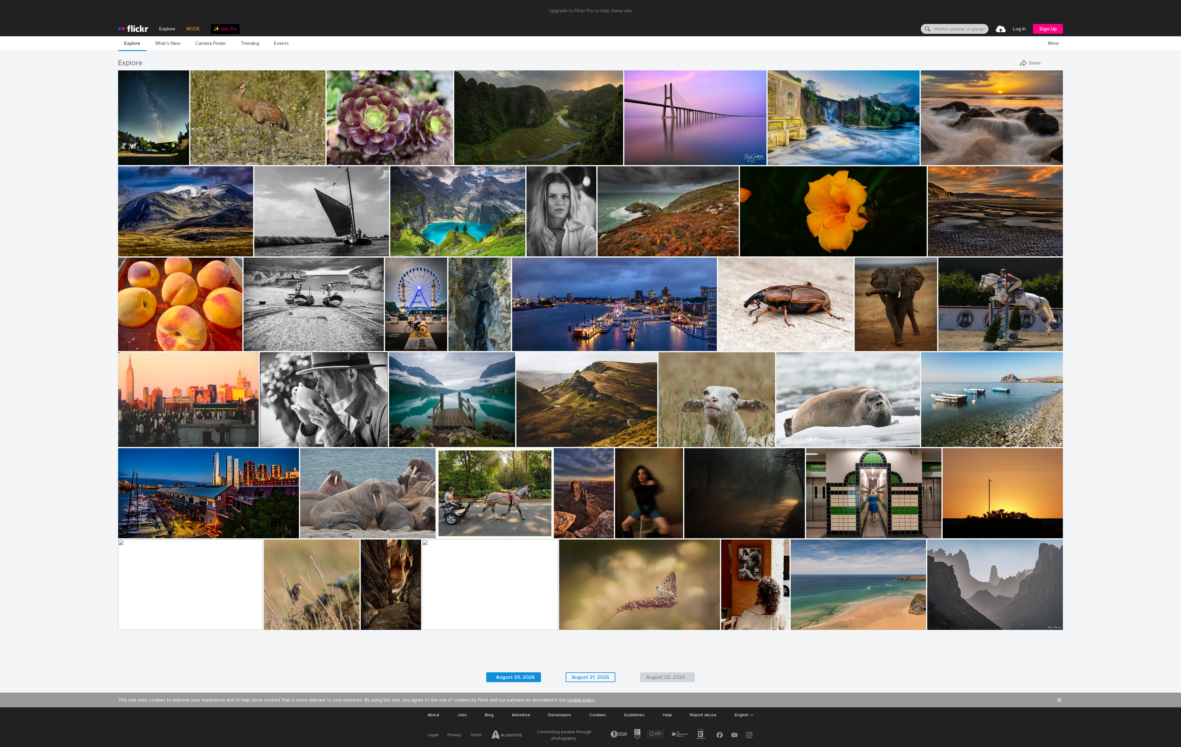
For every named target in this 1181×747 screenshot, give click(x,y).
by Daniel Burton (405, 252)
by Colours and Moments (958, 347)
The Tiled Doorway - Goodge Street (845, 528)
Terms (476, 734)
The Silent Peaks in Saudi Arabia (962, 620)
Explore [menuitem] (167, 29)
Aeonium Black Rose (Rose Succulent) (366, 155)
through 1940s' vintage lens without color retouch (792, 246)
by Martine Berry (133, 625)
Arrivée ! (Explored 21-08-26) (399, 341)
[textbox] (960, 29)
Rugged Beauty (534, 437)
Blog (489, 714)
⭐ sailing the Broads (278, 246)
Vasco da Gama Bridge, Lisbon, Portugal (666, 155)
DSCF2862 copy (634, 528)
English (742, 715)
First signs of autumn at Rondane (154, 246)
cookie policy (580, 700)
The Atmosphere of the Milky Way (137, 155)
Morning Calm (405, 437)
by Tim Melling (314, 534)
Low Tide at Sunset (949, 246)
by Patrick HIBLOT (463, 347)
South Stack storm (619, 246)
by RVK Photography (938, 161)
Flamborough (259, 341)
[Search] (927, 29)
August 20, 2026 (515, 677)
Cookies (597, 714)
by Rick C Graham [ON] (644, 161)
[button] (164, 160)
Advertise (521, 714)
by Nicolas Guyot (541, 252)
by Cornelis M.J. (268, 252)
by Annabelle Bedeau (676, 443)
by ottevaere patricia (576, 625)
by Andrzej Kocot (133, 161)
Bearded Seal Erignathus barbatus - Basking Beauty (830, 437)
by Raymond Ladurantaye (212, 161)
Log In (1019, 29)
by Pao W (336, 161)
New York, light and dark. (145, 437)
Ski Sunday (804, 620)
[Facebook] (719, 735)
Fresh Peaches (135, 341)
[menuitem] (225, 29)
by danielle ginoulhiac (282, 625)
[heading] (133, 29)
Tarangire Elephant (876, 341)
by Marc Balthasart (399, 347)
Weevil (727, 341)
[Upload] (1001, 29)
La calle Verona (739, 620)
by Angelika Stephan (534, 443)
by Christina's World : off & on (952, 252)
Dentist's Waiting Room (326, 528)
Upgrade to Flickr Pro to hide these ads (590, 11)
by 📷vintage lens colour (760, 252)
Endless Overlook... (567, 528)
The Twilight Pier (137, 528)
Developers (559, 714)
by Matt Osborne (274, 443)
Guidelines (634, 714)
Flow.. (775, 155)
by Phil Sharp (628, 534)
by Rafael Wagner (470, 161)
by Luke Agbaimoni (823, 534)
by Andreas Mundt (528, 347)
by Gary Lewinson (783, 161)
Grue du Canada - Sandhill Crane (225, 155)
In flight (948, 341)
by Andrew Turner (613, 252)
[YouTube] (734, 735)
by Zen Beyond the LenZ (457, 534)
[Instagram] (749, 735)
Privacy (454, 734)
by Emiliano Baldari (938, 443)
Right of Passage (376, 620)
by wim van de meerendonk (141, 252)
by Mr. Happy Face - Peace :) (141, 347)
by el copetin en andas (137, 443)
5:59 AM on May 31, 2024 (970, 528)
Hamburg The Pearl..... (536, 341)
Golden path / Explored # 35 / (716, 528)
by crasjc (730, 625)
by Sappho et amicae (702, 534)
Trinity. (930, 437)
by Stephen (129, 534)
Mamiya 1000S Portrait (285, 437)
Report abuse (703, 714)
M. (531, 246)
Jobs (462, 714)
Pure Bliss (670, 437)
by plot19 (252, 347)
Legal (432, 734)
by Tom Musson (732, 347)
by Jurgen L (866, 347)
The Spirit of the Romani (463, 528)
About (433, 714)
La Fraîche (461, 341)
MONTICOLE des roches (145, 620)
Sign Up (1048, 29)
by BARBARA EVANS (794, 443)
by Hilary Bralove (567, 534)
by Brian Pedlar (804, 625)
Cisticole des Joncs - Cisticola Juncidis (297, 620)
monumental (469, 155)
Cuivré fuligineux (578, 620)
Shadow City (437, 620)
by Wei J (398, 443)
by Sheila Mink (956, 534)
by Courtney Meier (376, 625)
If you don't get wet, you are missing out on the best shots (975, 155)
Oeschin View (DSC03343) (419, 246)
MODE (193, 29)
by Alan (430, 625)
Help (667, 714)
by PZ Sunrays (940, 625)
